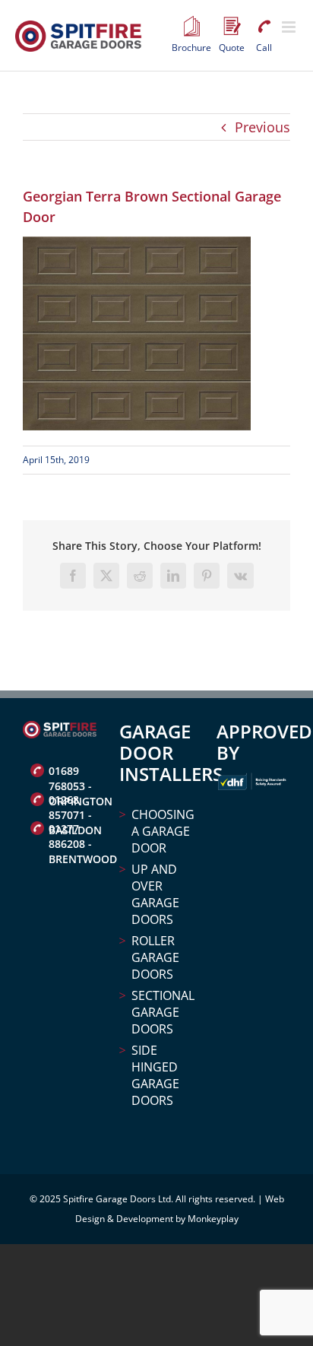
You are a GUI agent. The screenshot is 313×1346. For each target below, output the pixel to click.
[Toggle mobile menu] (290, 27)
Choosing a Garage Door (162, 831)
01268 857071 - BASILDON (72, 801)
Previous (262, 127)
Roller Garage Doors (155, 957)
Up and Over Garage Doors (155, 894)
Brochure (191, 26)
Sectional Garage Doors (162, 1012)
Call (263, 26)
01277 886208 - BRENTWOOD (72, 830)
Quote (232, 26)
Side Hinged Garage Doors (155, 1075)
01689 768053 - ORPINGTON (72, 772)
